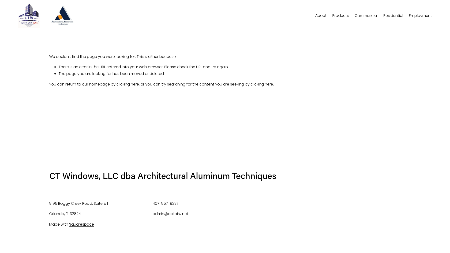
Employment (420, 15)
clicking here (127, 84)
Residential (393, 15)
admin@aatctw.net (170, 213)
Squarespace (81, 224)
